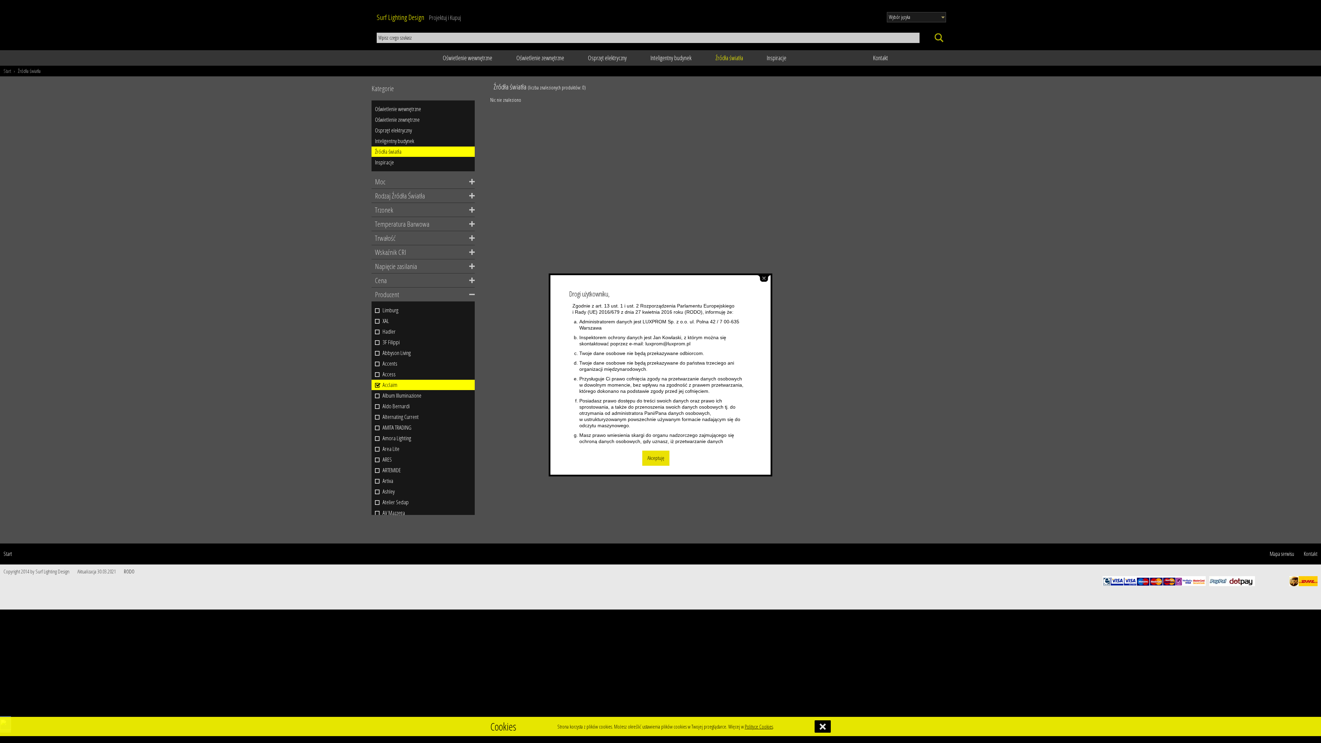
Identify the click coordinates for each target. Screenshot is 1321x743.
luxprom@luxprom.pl (667, 343)
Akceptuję (655, 458)
